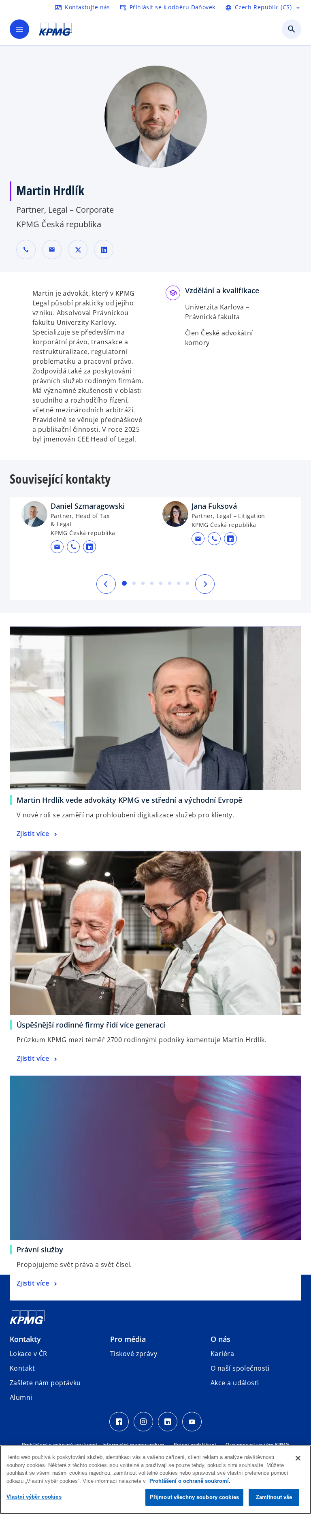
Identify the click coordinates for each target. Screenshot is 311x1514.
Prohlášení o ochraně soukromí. (189, 1481)
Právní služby (40, 1249)
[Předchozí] (106, 584)
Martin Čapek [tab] (187, 583)
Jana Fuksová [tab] (134, 583)
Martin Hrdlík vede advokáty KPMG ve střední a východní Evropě (129, 800)
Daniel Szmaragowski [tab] (124, 583)
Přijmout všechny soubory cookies (194, 1497)
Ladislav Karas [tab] (160, 583)
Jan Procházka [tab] (143, 583)
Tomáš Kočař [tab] (178, 583)
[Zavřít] (298, 1458)
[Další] (205, 584)
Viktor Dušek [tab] (169, 583)
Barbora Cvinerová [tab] (151, 583)
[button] (52, 249)
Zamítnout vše (274, 1497)
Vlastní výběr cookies (34, 1497)
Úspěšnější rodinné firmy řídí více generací (91, 1025)
